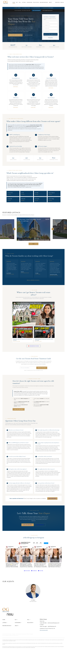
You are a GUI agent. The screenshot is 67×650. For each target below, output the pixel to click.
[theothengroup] (6, 547)
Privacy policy (50, 37)
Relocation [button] (36, 2)
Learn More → (16, 86)
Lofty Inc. (7, 635)
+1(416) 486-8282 (43, 622)
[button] (5, 2)
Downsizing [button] (29, 2)
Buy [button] (17, 2)
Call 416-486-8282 (36, 10)
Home (14, 2)
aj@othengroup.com (52, 626)
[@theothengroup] (19, 543)
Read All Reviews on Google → (33, 280)
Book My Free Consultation (50, 34)
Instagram (27, 570)
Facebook (35, 570)
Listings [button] (24, 2)
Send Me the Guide (42, 367)
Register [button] (57, 2)
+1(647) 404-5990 (43, 626)
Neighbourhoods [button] (44, 2)
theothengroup (10, 546)
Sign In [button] (62, 2)
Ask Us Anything (52, 498)
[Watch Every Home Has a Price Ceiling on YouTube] (22, 334)
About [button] (50, 2)
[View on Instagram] (18, 547)
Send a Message (40, 524)
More (33, 243)
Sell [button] (20, 2)
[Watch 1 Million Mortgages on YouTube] (44, 334)
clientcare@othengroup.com (47, 10)
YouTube (41, 570)
